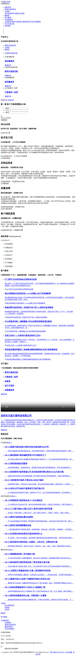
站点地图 (69, 652)
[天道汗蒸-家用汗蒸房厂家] (5, 2)
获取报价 (4, 120)
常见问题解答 (36, 21)
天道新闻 (8, 21)
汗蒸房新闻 (9, 19)
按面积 (17, 13)
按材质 (22, 13)
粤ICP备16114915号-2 (57, 652)
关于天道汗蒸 (9, 24)
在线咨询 (11, 100)
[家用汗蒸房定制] (11, 53)
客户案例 (8, 17)
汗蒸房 (7, 11)
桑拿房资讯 (27, 21)
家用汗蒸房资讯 (17, 21)
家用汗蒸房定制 (10, 9)
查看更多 (4, 100)
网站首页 (8, 7)
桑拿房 (7, 15)
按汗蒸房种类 (9, 13)
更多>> (9, 442)
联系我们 (8, 26)
